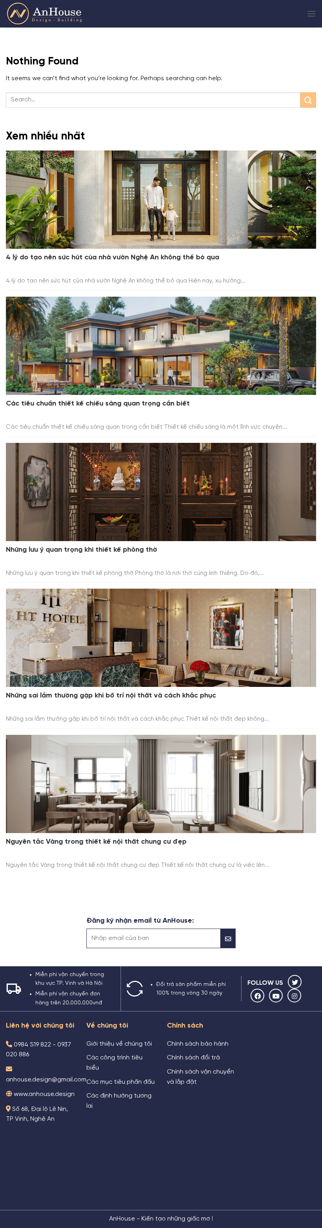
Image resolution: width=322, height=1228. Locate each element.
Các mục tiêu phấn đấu (120, 1082)
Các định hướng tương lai (119, 1101)
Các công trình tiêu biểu (114, 1063)
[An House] (45, 14)
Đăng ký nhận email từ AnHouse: (140, 920)
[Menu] (311, 13)
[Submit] (308, 100)
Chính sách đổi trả (193, 1058)
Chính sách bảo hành (198, 1044)
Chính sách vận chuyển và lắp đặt (200, 1077)
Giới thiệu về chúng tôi (119, 1044)
